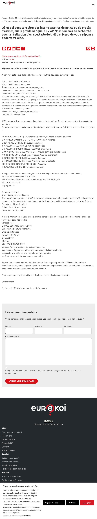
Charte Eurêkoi (8, 439)
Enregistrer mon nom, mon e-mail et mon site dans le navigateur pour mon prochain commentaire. (43, 372)
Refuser (72, 503)
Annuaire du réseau (10, 461)
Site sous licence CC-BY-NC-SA (48, 424)
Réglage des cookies (53, 503)
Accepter (87, 503)
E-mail (38, 326)
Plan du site (7, 436)
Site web (68, 326)
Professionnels (8, 450)
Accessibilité (7, 443)
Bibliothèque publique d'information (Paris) (21, 56)
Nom (8, 326)
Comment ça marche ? (12, 432)
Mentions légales (9, 465)
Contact (5, 447)
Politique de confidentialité (20, 516)
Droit (11, 18)
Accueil (4, 18)
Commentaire (12, 336)
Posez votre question (11, 476)
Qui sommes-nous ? (10, 458)
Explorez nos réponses (12, 480)
